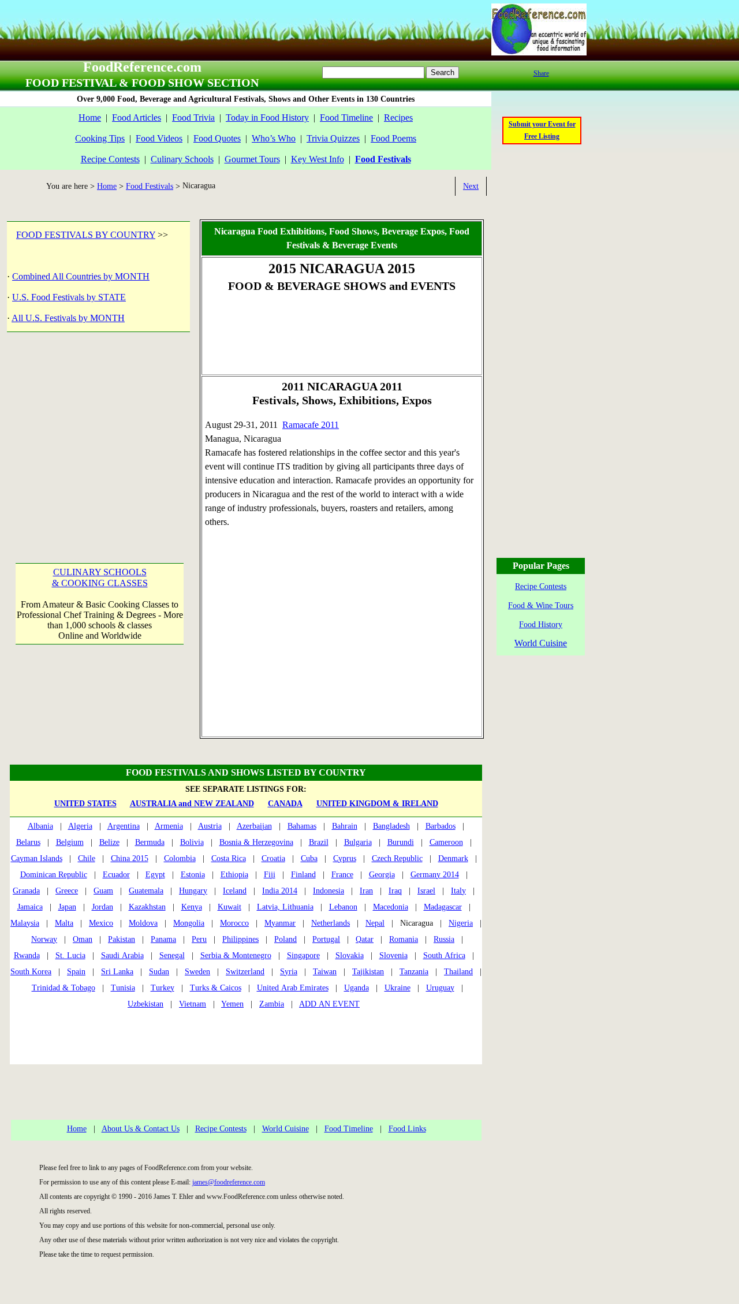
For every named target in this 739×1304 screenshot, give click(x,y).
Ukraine (397, 987)
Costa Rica (228, 858)
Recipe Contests (110, 159)
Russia (444, 939)
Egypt (155, 874)
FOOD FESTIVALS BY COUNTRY (85, 235)
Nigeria (461, 923)
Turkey (162, 987)
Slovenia (393, 955)
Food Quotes (217, 138)
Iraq (395, 890)
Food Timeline (346, 117)
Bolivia (192, 842)
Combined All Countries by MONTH (81, 276)
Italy (458, 890)
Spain (76, 971)
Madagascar (443, 907)
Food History (540, 624)
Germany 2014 (434, 874)
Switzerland (245, 971)
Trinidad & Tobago (63, 987)
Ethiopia (234, 874)
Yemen (232, 1004)
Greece (66, 890)
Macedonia (390, 907)
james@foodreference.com (228, 1182)
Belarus (28, 842)
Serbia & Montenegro (235, 955)
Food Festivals (149, 186)
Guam (103, 890)
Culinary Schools (182, 159)
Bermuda (150, 842)
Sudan (159, 971)
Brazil (319, 842)
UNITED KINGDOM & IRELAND (377, 803)
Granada (26, 890)
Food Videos (159, 138)
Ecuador (116, 874)
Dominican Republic (53, 874)
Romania (403, 939)
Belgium (70, 842)
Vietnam (192, 1004)
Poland (285, 939)
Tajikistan (368, 971)
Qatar (365, 939)
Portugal (326, 939)
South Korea (30, 971)
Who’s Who (274, 138)
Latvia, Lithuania (285, 907)
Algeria (80, 826)
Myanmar (280, 923)
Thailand (458, 971)
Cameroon (446, 842)
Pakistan (121, 939)
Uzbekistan (145, 1004)
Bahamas (302, 826)
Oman (82, 939)
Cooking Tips (100, 138)
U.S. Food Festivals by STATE (69, 297)
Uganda (356, 987)
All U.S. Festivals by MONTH (68, 318)
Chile (86, 858)
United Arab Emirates (293, 987)
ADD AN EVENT (329, 1004)
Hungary (193, 890)
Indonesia (328, 890)
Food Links (407, 1128)
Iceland (235, 890)
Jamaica (30, 907)
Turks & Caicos (215, 987)
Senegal (172, 955)
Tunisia (123, 987)
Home (90, 117)
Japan (67, 907)
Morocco (234, 923)
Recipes (398, 117)
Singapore (303, 955)
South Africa (444, 955)
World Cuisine (285, 1128)
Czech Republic (397, 858)
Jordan (102, 907)
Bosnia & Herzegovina (256, 842)
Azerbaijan (254, 826)
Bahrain (344, 826)
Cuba (309, 858)
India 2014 (279, 890)
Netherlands (330, 923)
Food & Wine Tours (540, 605)
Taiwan (325, 971)
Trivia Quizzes (333, 138)
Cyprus (344, 858)
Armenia (169, 826)
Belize (109, 842)
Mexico (101, 923)
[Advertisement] (97, 435)
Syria (288, 971)
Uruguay (440, 987)
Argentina (123, 826)
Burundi (400, 842)
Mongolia (188, 923)
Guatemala (146, 890)
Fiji (269, 874)
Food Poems (393, 138)
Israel (426, 890)
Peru (199, 939)
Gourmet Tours (252, 159)
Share (541, 73)
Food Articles (136, 117)
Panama (163, 939)
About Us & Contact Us (141, 1128)
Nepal (375, 923)
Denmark (453, 858)
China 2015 (129, 858)
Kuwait (229, 907)
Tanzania (414, 971)
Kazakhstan (147, 907)
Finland (303, 874)
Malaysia (24, 923)
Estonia (193, 874)
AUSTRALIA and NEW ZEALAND (192, 803)
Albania (40, 826)
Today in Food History (267, 117)
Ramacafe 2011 (310, 425)
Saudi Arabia (122, 955)
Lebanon (343, 907)
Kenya (191, 907)
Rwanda (27, 955)
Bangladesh (391, 826)
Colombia (180, 858)
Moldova (143, 923)
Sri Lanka (117, 971)
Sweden (197, 971)
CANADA (285, 803)
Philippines (240, 939)
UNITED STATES (85, 803)
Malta (64, 923)
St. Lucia (70, 955)
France (342, 874)
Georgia (382, 874)
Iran (366, 890)
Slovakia (349, 955)
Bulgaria (358, 842)
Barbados (441, 826)
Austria (210, 826)
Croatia (273, 858)
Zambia (271, 1004)
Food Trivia (193, 117)
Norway (44, 939)
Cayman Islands (36, 858)
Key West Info (317, 159)
